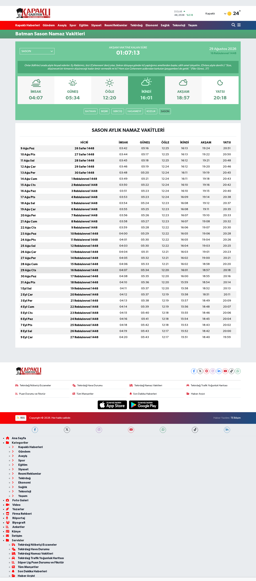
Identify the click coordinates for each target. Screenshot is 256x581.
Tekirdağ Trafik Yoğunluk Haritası (209, 385)
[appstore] (112, 404)
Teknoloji (178, 25)
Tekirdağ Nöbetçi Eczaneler (35, 385)
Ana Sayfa (19, 438)
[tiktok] (195, 430)
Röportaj (18, 518)
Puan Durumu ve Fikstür (32, 393)
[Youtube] (225, 371)
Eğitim (83, 25)
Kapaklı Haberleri (27, 25)
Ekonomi (152, 25)
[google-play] (143, 404)
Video (16, 504)
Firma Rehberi (22, 513)
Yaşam (192, 25)
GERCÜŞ (117, 111)
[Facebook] (194, 371)
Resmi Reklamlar (115, 25)
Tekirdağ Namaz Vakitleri (148, 385)
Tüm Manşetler (85, 393)
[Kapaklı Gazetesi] (33, 13)
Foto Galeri (20, 500)
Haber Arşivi (198, 393)
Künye (16, 531)
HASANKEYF (134, 111)
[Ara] (234, 25)
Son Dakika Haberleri (145, 393)
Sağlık (165, 25)
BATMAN (90, 111)
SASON (165, 111)
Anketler (18, 526)
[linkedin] (227, 430)
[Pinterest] (206, 371)
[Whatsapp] (238, 371)
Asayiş (62, 25)
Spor (72, 25)
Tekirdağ (136, 25)
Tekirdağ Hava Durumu (90, 385)
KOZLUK (151, 111)
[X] (200, 371)
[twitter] (67, 430)
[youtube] (131, 430)
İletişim (17, 535)
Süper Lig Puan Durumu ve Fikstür (41, 562)
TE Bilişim (236, 418)
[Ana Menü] (238, 25)
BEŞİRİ (104, 111)
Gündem (49, 25)
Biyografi (18, 522)
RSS (22, 418)
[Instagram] (213, 371)
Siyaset (96, 25)
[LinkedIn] (219, 371)
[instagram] (99, 430)
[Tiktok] (231, 371)
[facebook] (35, 430)
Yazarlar (18, 509)
